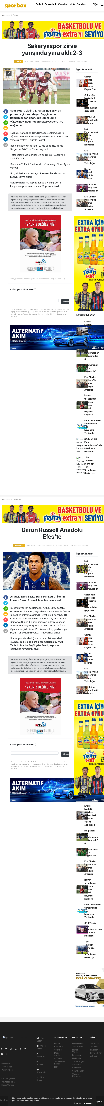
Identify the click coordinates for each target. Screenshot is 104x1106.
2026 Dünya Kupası (59, 1062)
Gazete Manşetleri (76, 1075)
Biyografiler (95, 1050)
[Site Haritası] (3, 1054)
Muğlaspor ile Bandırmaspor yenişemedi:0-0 (91, 352)
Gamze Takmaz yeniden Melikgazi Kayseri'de (90, 83)
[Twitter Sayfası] (7, 1049)
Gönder (65, 302)
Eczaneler (76, 1055)
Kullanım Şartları (8, 1079)
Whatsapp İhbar (8, 1082)
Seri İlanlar (76, 1068)
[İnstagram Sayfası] (12, 1049)
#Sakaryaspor (42, 279)
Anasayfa (6, 15)
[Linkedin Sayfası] (22, 1049)
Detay (78, 1103)
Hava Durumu (78, 1043)
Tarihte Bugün (78, 1061)
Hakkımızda (6, 1063)
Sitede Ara (94, 1043)
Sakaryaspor (18, 182)
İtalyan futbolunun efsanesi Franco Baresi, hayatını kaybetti (90, 405)
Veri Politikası (7, 1070)
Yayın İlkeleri (6, 1067)
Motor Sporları (77, 4)
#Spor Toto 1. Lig (58, 279)
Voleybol (62, 4)
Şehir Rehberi (78, 1071)
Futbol (39, 4)
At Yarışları (58, 1058)
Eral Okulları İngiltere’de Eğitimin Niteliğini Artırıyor (90, 203)
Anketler (94, 1046)
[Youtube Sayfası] (17, 1049)
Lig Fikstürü (77, 1058)
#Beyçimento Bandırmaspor (22, 279)
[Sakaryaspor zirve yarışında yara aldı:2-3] (36, 86)
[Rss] (26, 1049)
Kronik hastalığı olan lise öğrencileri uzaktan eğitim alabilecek (90, 331)
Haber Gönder (7, 1085)
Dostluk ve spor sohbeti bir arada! (91, 119)
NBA (56, 1067)
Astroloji (93, 1056)
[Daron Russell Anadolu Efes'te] (36, 571)
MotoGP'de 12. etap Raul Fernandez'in (91, 187)
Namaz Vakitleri (75, 1051)
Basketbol (50, 4)
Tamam (89, 1103)
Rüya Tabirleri (96, 1053)
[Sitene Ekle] (8, 1054)
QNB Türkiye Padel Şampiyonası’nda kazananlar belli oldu (93, 445)
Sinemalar (76, 1064)
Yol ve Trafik (77, 1046)
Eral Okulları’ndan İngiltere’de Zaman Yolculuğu (91, 157)
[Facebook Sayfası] (2, 1049)
